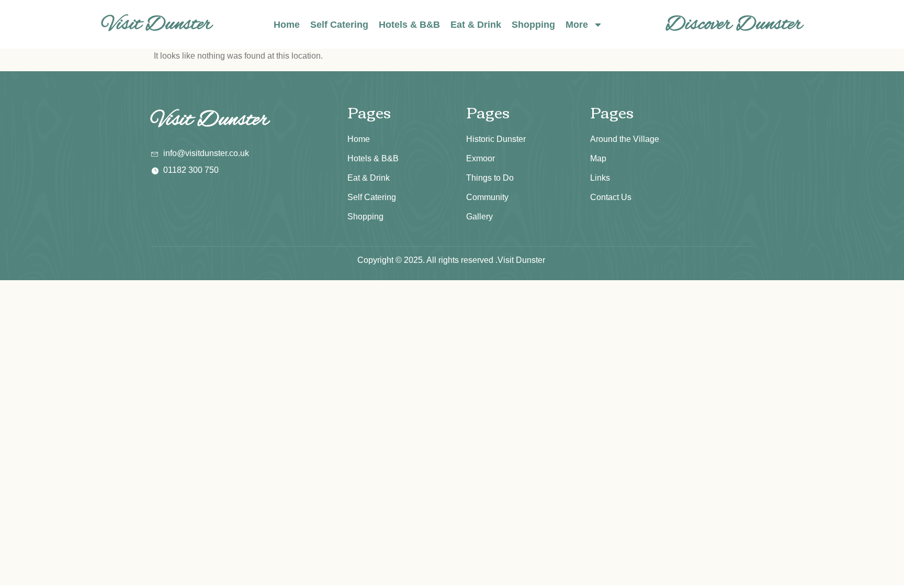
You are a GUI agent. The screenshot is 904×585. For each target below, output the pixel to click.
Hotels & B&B (409, 24)
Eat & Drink (475, 24)
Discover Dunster (734, 24)
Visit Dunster (157, 24)
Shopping (533, 24)
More (577, 24)
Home (287, 24)
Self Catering (339, 24)
